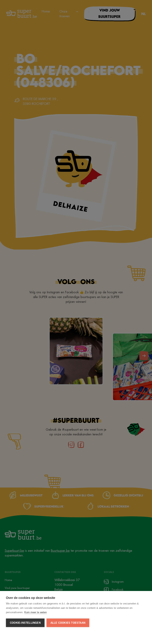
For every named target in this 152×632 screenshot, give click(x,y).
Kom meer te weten (35, 612)
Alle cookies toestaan (67, 622)
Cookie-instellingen (25, 622)
